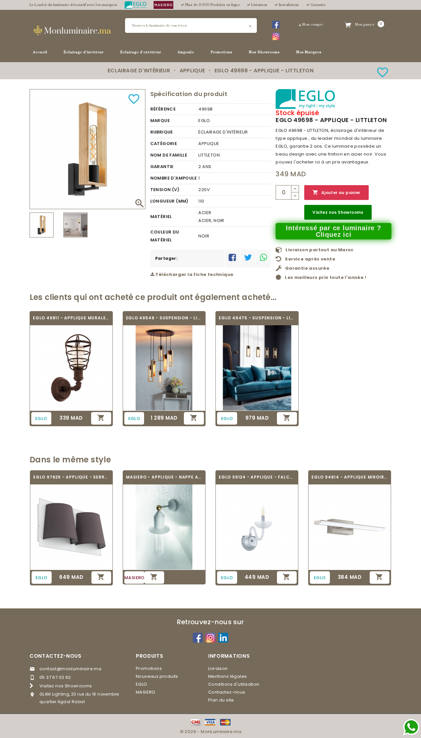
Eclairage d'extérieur (140, 52)
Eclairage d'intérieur (84, 52)
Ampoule (186, 52)
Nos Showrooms (264, 52)
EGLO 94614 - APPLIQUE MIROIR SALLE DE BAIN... (349, 477)
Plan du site (221, 700)
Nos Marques (309, 52)
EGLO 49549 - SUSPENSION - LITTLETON (164, 318)
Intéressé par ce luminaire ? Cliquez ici (333, 231)
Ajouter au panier (336, 192)
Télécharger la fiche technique (193, 274)
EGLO (141, 684)
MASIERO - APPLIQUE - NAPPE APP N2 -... (164, 477)
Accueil (40, 52)
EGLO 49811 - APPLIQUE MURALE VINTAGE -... (71, 318)
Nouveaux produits (157, 676)
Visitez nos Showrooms (337, 212)
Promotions (222, 52)
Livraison (218, 668)
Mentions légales (227, 676)
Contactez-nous (56, 655)
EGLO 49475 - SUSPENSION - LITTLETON (257, 318)
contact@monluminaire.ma (70, 669)
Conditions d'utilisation (234, 684)
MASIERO (146, 692)
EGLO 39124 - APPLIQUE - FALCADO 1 (257, 477)
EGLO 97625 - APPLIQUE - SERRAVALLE (71, 477)
